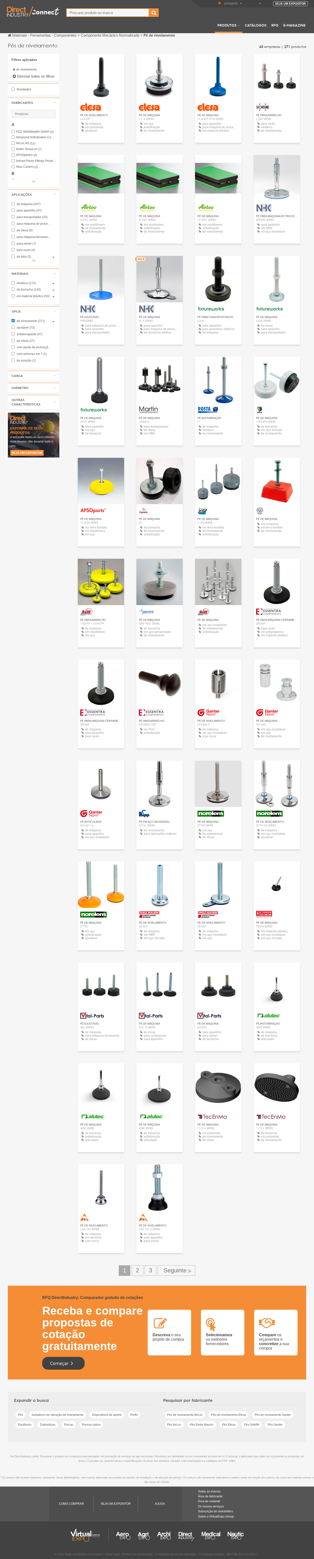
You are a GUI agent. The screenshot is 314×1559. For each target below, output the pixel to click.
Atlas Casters (27, 167)
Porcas (68, 1424)
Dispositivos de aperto (107, 1415)
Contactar (277, 62)
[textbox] (107, 12)
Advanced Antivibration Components (36, 137)
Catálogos (255, 25)
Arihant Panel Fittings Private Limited (36, 161)
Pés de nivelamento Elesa (228, 1415)
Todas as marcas (209, 1491)
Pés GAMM (251, 1424)
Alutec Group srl (29, 149)
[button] (34, 102)
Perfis (134, 1415)
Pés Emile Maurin (201, 1424)
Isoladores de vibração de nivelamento (57, 1415)
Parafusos (24, 1424)
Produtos (226, 25)
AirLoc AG (25, 143)
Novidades (23, 89)
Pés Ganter (275, 1424)
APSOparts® (26, 155)
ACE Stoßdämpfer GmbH (35, 132)
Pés (20, 1415)
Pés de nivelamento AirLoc (185, 1415)
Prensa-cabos (91, 1424)
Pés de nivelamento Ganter (273, 1415)
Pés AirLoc (174, 1424)
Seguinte (176, 1270)
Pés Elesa (229, 1424)
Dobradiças (47, 1424)
